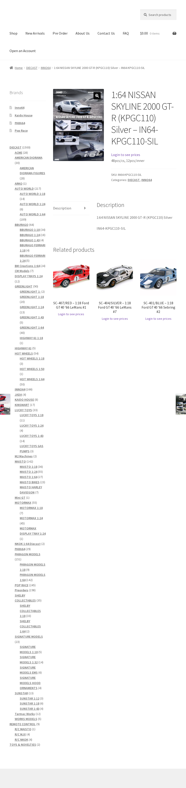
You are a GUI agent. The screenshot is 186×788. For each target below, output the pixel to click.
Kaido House (23, 115)
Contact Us (106, 33)
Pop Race (21, 130)
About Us (83, 33)
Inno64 (19, 108)
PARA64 (20, 123)
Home (19, 68)
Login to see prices (125, 154)
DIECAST (31, 68)
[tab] (71, 208)
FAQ (126, 33)
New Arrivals (35, 33)
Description (62, 208)
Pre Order (60, 33)
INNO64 (46, 68)
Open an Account (23, 50)
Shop (13, 33)
